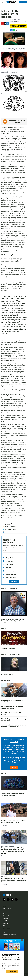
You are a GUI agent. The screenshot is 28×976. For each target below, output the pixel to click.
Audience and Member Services (9, 934)
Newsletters (5, 910)
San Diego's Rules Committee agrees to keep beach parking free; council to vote (13, 725)
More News (5, 774)
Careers (4, 913)
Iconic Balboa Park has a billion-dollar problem (11, 713)
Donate (14, 767)
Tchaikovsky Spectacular (8, 648)
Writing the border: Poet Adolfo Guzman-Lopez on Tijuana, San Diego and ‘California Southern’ (13, 621)
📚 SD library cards (8, 532)
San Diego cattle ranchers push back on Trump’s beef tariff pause (13, 821)
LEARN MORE (12, 972)
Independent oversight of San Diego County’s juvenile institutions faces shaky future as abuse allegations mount (13, 850)
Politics (2, 819)
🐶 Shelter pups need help (10, 526)
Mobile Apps (5, 918)
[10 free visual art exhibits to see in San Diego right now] (14, 783)
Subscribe (14, 581)
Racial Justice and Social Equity (7, 846)
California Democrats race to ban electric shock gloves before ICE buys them (13, 880)
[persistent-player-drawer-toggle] (26, 974)
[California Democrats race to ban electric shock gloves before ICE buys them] (14, 868)
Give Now (23, 2)
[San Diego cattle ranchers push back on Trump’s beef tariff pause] (14, 810)
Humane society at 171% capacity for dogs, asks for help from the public (13, 701)
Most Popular (5, 680)
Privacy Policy (6, 923)
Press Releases (6, 920)
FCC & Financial (6, 915)
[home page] (11, 2)
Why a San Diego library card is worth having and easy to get (13, 719)
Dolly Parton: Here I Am (7, 674)
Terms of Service (6, 928)
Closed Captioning (6, 937)
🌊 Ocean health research (9, 529)
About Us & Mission (7, 908)
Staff (4, 925)
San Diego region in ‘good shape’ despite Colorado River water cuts (12, 707)
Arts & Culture (4, 792)
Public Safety (4, 876)
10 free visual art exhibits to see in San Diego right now (12, 794)
